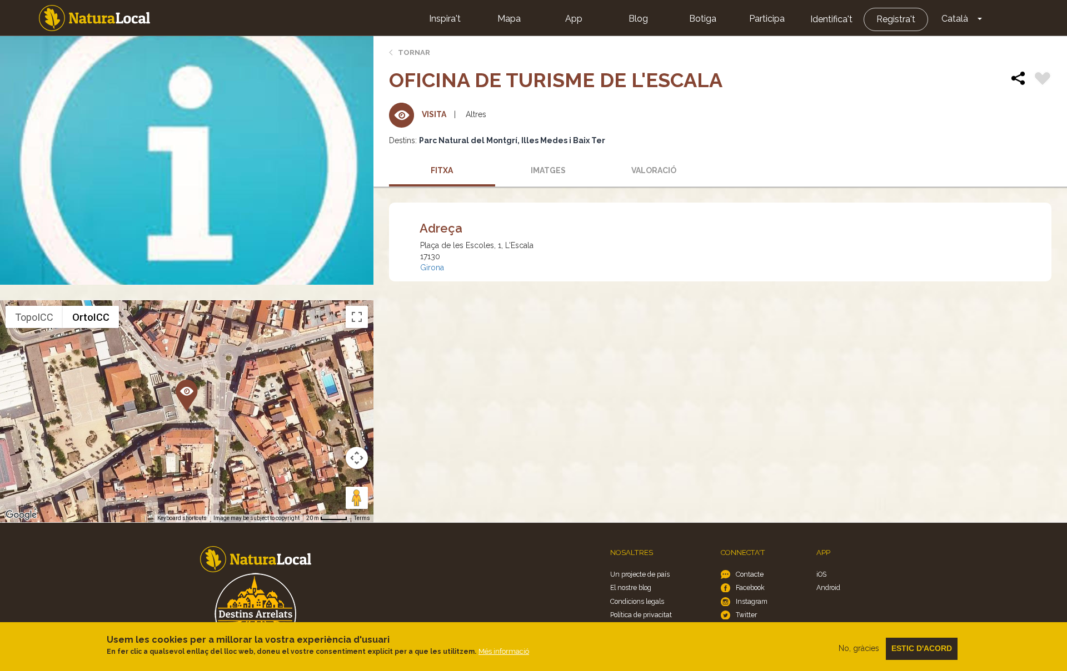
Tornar (414, 52)
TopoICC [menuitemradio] (34, 317)
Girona (432, 267)
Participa (767, 18)
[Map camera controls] (357, 458)
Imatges (548, 170)
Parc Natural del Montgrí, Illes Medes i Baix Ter (512, 140)
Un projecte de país (640, 574)
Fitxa (442, 170)
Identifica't (831, 19)
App (573, 18)
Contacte (750, 574)
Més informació (503, 651)
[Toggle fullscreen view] (357, 317)
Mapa (509, 18)
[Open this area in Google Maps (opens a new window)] (21, 515)
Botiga (702, 18)
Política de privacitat (641, 615)
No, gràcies (859, 648)
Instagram (751, 601)
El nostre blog (630, 587)
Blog (638, 18)
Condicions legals (637, 601)
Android (828, 587)
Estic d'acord (921, 648)
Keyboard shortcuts (182, 518)
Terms (362, 518)
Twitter (746, 615)
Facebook (750, 587)
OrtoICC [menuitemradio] (90, 317)
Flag (1042, 80)
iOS (821, 574)
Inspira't (445, 18)
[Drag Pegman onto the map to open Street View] (357, 498)
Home (94, 18)
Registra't (895, 19)
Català (954, 18)
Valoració (653, 170)
